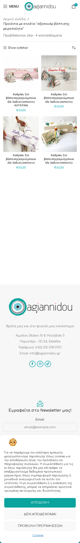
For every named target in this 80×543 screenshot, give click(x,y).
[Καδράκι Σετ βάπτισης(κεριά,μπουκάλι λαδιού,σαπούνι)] (59, 73)
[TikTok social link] (48, 364)
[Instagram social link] (40, 364)
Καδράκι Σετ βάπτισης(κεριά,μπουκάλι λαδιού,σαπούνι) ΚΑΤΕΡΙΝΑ (21, 100)
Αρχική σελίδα (14, 19)
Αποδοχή (40, 502)
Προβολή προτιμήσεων (40, 526)
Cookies (37, 535)
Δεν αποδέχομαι (40, 514)
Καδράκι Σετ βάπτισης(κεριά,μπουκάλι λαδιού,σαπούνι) (59, 98)
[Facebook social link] (32, 364)
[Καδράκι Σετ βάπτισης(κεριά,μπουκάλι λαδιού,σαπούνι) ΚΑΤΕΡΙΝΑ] (21, 73)
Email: (40, 419)
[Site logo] (39, 6)
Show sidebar (18, 47)
